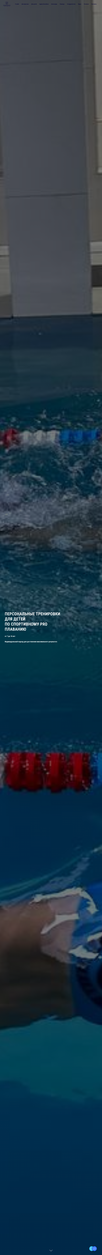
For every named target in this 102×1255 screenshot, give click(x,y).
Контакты (93, 4)
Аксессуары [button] (54, 4)
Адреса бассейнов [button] (44, 4)
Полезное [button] (86, 4)
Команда (62, 4)
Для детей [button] (34, 4)
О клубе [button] (17, 4)
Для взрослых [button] (25, 4)
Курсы (79, 4)
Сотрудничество (71, 4)
